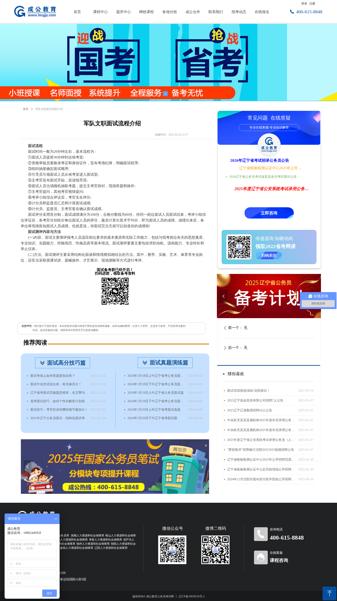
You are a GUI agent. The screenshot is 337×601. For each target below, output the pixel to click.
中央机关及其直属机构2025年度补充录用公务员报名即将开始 (261, 420)
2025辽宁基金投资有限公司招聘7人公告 (255, 400)
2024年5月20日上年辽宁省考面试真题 (153, 409)
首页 (25, 109)
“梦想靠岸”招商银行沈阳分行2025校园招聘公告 (260, 449)
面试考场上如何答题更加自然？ (52, 375)
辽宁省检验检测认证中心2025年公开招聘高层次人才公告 (270, 168)
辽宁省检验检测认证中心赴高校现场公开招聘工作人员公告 (261, 469)
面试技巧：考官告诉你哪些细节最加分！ (59, 409)
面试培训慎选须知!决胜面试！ (248, 390)
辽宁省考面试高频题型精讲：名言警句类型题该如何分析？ (59, 392)
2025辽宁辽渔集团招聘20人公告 (249, 410)
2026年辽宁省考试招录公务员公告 (259, 160)
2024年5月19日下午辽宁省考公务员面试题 (156, 401)
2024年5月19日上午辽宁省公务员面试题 (155, 392)
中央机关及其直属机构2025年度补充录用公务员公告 (261, 430)
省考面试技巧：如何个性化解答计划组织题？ (59, 401)
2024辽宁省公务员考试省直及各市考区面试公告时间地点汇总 (266, 176)
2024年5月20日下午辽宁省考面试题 (152, 418)
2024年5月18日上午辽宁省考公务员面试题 (156, 375)
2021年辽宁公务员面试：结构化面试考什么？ (59, 418)
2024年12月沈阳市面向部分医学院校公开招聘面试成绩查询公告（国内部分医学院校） (261, 479)
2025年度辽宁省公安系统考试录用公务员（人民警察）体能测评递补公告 (261, 440)
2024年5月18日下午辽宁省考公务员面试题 (156, 384)
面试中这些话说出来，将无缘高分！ (56, 384)
